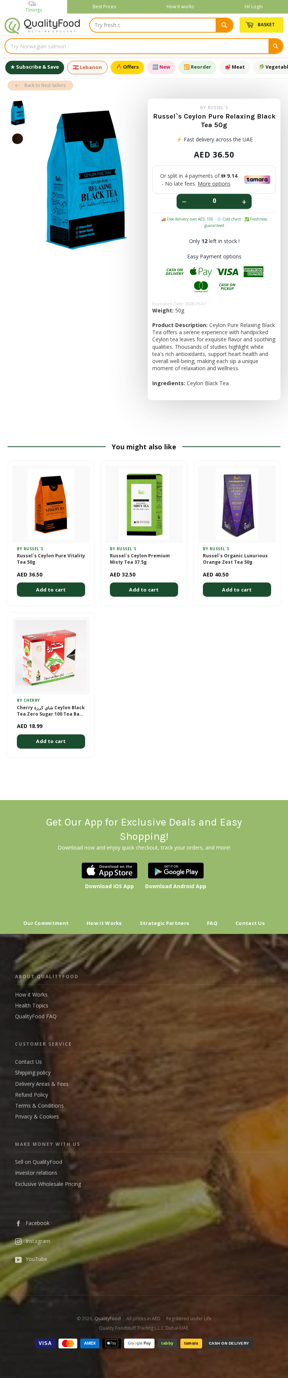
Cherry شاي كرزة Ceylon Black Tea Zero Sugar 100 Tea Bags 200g (51, 711)
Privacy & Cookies (37, 1116)
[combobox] (161, 25)
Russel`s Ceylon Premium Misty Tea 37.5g (140, 559)
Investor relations (36, 1172)
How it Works (104, 923)
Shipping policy (33, 1072)
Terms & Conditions (39, 1105)
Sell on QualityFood (38, 1161)
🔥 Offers (127, 66)
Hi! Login (253, 6)
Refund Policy (31, 1094)
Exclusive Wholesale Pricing (48, 1183)
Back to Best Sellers (45, 85)
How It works (180, 6)
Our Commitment (46, 923)
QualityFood (107, 1318)
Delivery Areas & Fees (42, 1083)
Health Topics (31, 1005)
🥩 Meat (235, 66)
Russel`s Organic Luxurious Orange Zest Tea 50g (235, 559)
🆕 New (161, 66)
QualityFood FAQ (36, 1016)
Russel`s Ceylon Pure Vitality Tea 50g (51, 559)
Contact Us (250, 923)
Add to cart (51, 589)
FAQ (212, 923)
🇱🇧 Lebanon (87, 67)
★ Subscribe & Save (34, 66)
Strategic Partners (164, 923)
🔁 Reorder (197, 66)
